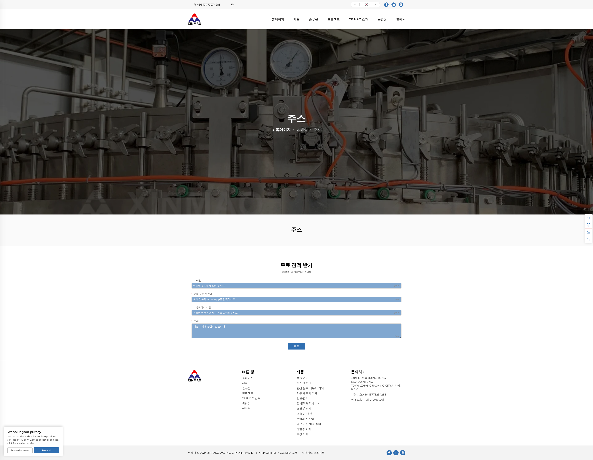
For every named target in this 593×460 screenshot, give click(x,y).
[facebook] (386, 4)
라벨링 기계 (303, 429)
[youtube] (401, 4)
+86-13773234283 (208, 4)
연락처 (400, 19)
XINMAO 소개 (358, 19)
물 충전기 (302, 378)
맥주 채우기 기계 (307, 393)
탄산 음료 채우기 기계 (310, 388)
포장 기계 (302, 434)
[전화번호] (588, 217)
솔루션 (313, 19)
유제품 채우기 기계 (308, 403)
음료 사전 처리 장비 (308, 424)
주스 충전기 (303, 383)
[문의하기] (588, 239)
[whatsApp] (588, 225)
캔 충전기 (302, 398)
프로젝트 (333, 19)
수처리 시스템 (305, 419)
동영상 (382, 19)
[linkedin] (393, 4)
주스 (317, 129)
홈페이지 (278, 19)
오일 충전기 (303, 408)
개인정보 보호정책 (313, 452)
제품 (296, 19)
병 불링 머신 (304, 413)
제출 (296, 346)
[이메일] (588, 232)
